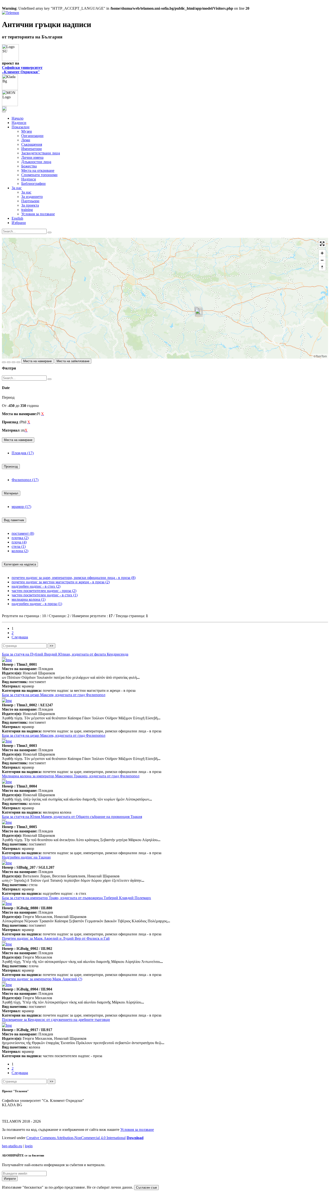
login (29, 1146)
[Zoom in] (322, 253)
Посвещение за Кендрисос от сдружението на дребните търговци (56, 1020)
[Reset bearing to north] (322, 267)
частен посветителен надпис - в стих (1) (45, 595)
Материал (11, 493)
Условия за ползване (38, 214)
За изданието (32, 197)
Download (135, 1138)
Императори (31, 149)
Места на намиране (37, 361)
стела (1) (19, 546)
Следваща (20, 637)
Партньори (30, 201)
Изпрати (10, 1178)
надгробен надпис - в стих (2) (36, 586)
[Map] (165, 298)
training (27, 210)
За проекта (30, 205)
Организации (32, 136)
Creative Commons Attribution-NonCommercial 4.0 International (76, 1138)
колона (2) (20, 551)
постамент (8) (23, 533)
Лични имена (32, 157)
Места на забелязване (73, 361)
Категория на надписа (20, 564)
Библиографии (33, 183)
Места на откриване (37, 170)
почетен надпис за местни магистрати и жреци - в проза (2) (61, 582)
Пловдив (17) (23, 453)
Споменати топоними (39, 175)
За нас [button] (17, 188)
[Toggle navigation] (4, 111)
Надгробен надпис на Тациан (26, 857)
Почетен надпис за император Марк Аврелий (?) (42, 979)
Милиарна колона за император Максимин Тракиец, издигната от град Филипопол (70, 776)
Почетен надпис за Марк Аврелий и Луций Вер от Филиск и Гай (56, 938)
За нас (26, 192)
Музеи (26, 131)
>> (51, 646)
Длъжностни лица (36, 162)
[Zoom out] (322, 260)
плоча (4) (19, 542)
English (17, 218)
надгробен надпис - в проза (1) (37, 604)
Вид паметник (14, 520)
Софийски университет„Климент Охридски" (22, 69)
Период (8, 397)
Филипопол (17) (25, 480)
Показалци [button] (20, 127)
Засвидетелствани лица (40, 153)
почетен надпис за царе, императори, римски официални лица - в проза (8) (74, 578)
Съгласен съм (146, 1187)
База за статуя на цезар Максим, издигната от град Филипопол (53, 695)
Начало (17, 118)
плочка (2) (20, 538)
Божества (29, 166)
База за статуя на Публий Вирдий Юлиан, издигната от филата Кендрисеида (65, 654)
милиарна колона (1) (28, 599)
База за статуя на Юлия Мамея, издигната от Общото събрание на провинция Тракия (72, 817)
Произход (11, 466)
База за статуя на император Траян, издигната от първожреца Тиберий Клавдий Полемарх (76, 898)
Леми (25, 140)
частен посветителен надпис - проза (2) (44, 591)
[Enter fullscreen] (322, 243)
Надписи (19, 123)
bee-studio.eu (12, 1146)
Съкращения (31, 144)
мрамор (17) (21, 507)
